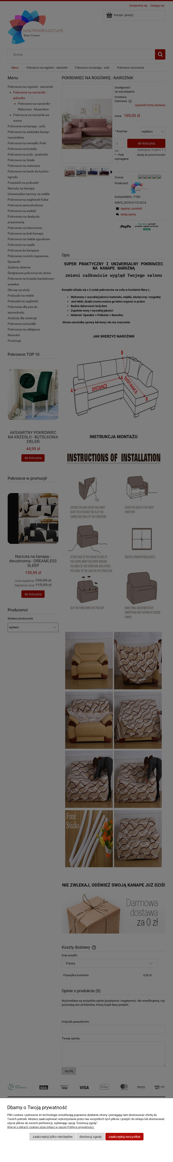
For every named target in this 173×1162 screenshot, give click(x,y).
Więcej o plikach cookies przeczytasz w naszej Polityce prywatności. (50, 1127)
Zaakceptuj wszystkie (124, 1137)
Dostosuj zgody (91, 1137)
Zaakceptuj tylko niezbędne (53, 1137)
